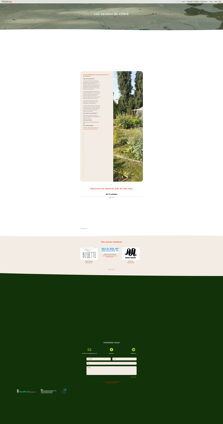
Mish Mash (130, 261)
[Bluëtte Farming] (89, 253)
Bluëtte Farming (89, 261)
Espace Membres (204, 1)
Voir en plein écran (83, 228)
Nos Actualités (190, 1)
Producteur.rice (89, 262)
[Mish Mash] (131, 253)
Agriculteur (105, 255)
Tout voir (111, 269)
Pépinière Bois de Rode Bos (110, 254)
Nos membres (196, 1)
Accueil (183, 1)
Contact (211, 1)
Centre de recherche (112, 255)
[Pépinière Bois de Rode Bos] (110, 250)
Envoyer (134, 377)
